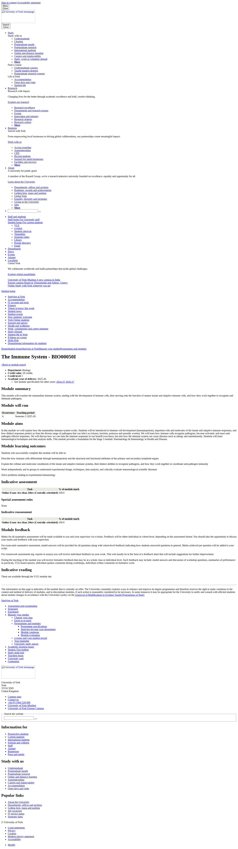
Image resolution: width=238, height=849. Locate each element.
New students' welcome (20, 317)
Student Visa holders (18, 649)
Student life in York (18, 334)
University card (15, 658)
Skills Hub (13, 340)
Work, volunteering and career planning (28, 328)
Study (11, 32)
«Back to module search (13, 364)
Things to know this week (21, 308)
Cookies (12, 833)
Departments (14, 248)
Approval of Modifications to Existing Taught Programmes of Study (109, 595)
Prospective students (18, 734)
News (11, 251)
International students (18, 739)
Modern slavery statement (21, 836)
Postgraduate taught (18, 771)
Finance (12, 305)
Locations (13, 260)
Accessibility (14, 839)
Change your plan (23, 617)
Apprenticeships (16, 779)
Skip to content (9, 2)
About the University (18, 802)
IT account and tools (18, 302)
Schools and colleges (18, 742)
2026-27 (70, 381)
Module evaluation (30, 635)
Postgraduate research (19, 774)
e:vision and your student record (30, 638)
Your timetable (21, 641)
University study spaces (26, 643)
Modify (11, 844)
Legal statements (16, 827)
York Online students (18, 320)
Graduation (13, 661)
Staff (10, 745)
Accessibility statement (28, 2)
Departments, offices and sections (25, 805)
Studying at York (16, 296)
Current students (16, 736)
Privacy (12, 830)
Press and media (16, 754)
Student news (15, 311)
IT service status (16, 813)
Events (11, 254)
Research (12, 88)
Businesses (13, 751)
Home (4, 348)
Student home (8, 291)
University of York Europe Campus (26, 708)
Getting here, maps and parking (24, 808)
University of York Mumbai (22, 705)
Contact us (13, 699)
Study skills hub (16, 652)
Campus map (14, 696)
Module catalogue (30, 632)
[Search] (39, 211)
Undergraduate (15, 768)
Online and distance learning (22, 776)
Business (12, 128)
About (11, 167)
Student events (15, 314)
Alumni (12, 257)
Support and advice (18, 322)
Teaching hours (15, 655)
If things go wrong (17, 337)
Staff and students (17, 216)
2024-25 (60, 381)
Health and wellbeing (19, 325)
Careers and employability (21, 782)
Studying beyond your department (38, 629)
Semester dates (15, 816)
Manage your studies (49, 348)
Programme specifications (34, 626)
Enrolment (13, 611)
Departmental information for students (27, 343)
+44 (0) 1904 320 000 (19, 702)
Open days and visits (18, 788)
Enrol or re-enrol (22, 620)
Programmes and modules (73, 348)
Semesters (13, 609)
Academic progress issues (21, 646)
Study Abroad (15, 331)
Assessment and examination (22, 606)
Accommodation (16, 299)
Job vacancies (15, 810)
